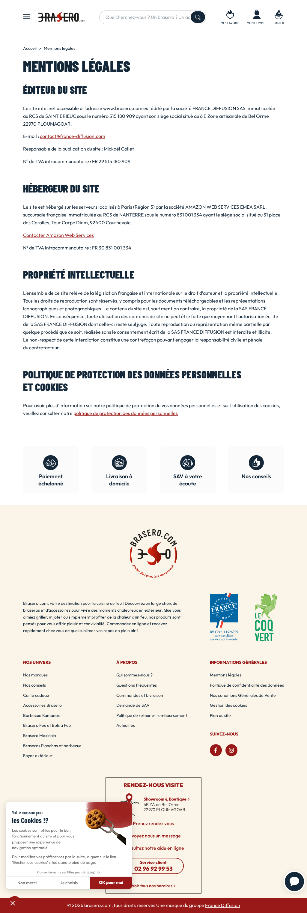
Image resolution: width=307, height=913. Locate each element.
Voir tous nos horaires (152, 885)
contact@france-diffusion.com (72, 136)
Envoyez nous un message (153, 836)
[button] (279, 17)
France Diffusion (222, 905)
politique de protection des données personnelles (125, 413)
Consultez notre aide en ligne (153, 848)
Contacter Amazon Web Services (58, 235)
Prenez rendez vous (153, 824)
